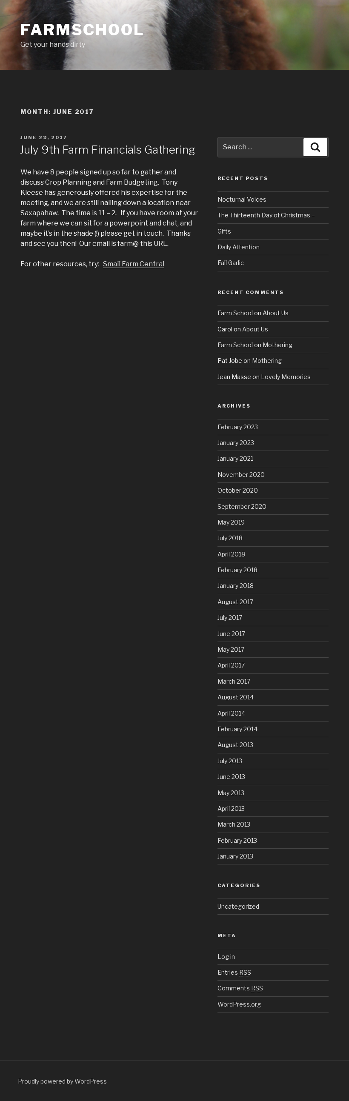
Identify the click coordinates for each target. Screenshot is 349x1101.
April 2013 (231, 808)
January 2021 (235, 458)
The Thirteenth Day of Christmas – (266, 215)
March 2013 (233, 824)
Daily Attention (238, 247)
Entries (234, 972)
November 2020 (241, 474)
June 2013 (231, 776)
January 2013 (235, 856)
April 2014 (231, 713)
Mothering (277, 344)
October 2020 (237, 490)
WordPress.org (239, 1004)
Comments (240, 988)
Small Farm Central (133, 264)
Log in (226, 956)
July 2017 (229, 617)
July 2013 (229, 760)
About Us (276, 313)
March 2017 (233, 681)
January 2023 (235, 442)
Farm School (235, 313)
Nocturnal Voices (241, 199)
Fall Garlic (230, 262)
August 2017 (235, 601)
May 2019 (231, 522)
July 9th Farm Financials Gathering (107, 149)
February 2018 (237, 569)
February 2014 (237, 729)
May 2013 (230, 792)
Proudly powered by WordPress (62, 1081)
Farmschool (82, 29)
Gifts (224, 231)
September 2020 (241, 506)
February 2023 (237, 427)
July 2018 (230, 538)
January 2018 (235, 585)
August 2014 (235, 697)
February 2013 (237, 840)
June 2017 (231, 633)
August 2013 (235, 744)
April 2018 (231, 554)
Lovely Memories (286, 376)
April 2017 (231, 665)
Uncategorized (238, 906)
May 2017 (230, 649)
